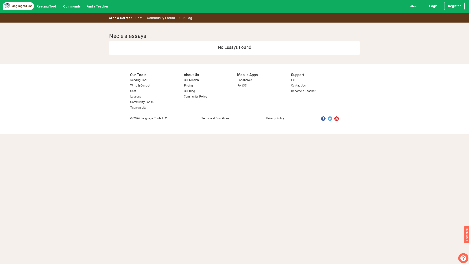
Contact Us (298, 85)
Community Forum (142, 102)
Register (454, 6)
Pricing (188, 85)
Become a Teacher (303, 91)
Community (72, 6)
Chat (139, 18)
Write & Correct (120, 18)
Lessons (135, 96)
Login (433, 6)
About (414, 6)
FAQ (293, 80)
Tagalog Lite (138, 107)
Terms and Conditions (215, 118)
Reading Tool (46, 6)
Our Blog (189, 91)
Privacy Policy (275, 118)
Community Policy (195, 96)
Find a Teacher (97, 6)
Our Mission (191, 80)
